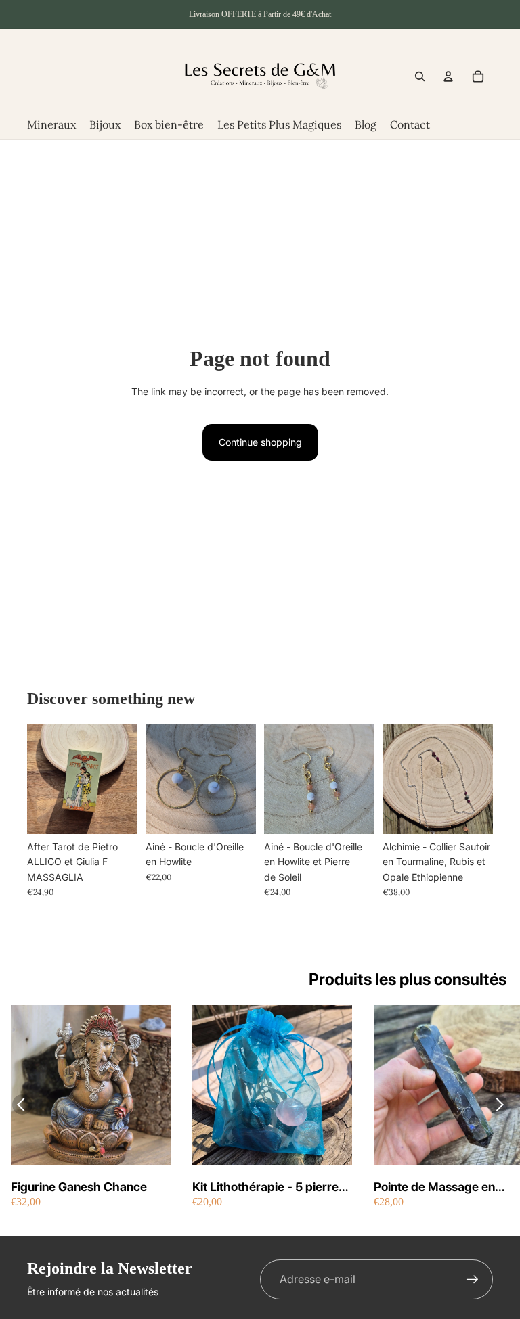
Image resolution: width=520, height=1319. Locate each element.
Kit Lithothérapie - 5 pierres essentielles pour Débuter (268, 1187)
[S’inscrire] (472, 1280)
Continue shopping (260, 442)
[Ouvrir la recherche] (420, 76)
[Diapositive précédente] (156, 778)
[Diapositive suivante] (245, 778)
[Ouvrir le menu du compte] (448, 76)
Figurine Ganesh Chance (79, 1187)
